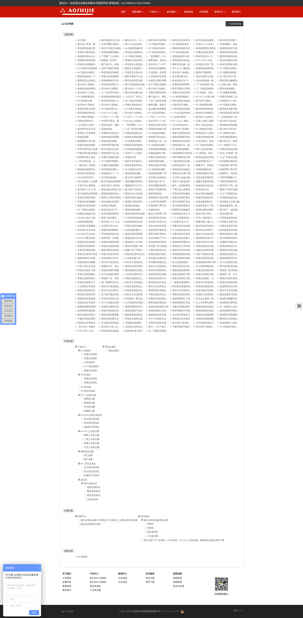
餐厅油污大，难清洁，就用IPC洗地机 (119, 64)
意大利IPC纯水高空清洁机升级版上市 (238, 121)
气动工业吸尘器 (91, 447)
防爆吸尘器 (89, 411)
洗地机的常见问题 (157, 274)
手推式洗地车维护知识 (136, 226)
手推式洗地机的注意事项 (161, 250)
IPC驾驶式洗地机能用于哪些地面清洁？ (168, 52)
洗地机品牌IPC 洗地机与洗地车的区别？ (192, 165)
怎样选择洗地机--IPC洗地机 (114, 169)
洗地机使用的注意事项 (183, 302)
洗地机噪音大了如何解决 (208, 205)
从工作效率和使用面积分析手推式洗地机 (216, 302)
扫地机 (150, 528)
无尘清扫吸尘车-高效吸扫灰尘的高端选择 (192, 76)
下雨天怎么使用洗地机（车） (91, 185)
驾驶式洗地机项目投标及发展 (186, 197)
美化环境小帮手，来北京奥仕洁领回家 (214, 214)
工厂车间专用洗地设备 (112, 92)
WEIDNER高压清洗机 (91, 415)
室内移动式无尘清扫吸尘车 (90, 129)
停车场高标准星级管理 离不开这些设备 (191, 101)
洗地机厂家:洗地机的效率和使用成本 (166, 246)
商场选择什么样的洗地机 (208, 133)
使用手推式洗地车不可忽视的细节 (165, 234)
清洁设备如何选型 (110, 202)
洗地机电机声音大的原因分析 (139, 165)
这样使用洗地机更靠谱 (88, 310)
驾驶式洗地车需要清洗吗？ (114, 270)
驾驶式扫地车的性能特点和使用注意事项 (145, 266)
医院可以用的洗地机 (111, 197)
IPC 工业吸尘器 (88, 395)
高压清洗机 (152, 532)
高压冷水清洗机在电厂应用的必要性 (142, 262)
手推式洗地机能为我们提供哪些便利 (166, 298)
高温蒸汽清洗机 (91, 475)
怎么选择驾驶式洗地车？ (208, 266)
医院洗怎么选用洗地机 (88, 80)
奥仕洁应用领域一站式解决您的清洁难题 (239, 40)
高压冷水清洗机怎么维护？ (138, 282)
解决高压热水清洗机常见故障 (163, 282)
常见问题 (150, 578)
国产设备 (88, 459)
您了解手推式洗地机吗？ (113, 294)
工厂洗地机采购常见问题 (208, 88)
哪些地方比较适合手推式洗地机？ (236, 319)
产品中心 (154, 12)
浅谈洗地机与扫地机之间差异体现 (212, 76)
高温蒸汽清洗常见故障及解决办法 (141, 60)
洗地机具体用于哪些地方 (232, 48)
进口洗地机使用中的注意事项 (186, 205)
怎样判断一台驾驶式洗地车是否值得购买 (121, 238)
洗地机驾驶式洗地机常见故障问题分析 (96, 109)
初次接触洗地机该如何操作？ (234, 161)
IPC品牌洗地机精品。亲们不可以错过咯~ (240, 72)
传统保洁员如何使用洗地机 (185, 141)
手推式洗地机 (90, 354)
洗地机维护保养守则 (206, 262)
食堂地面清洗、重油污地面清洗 (235, 205)
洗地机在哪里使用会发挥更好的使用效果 (216, 315)
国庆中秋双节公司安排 (136, 76)
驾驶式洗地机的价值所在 (208, 197)
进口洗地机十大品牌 (87, 181)
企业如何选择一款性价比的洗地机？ (213, 80)
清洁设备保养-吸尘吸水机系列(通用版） (215, 202)
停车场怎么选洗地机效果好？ (139, 64)
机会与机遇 (178, 586)
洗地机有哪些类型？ (87, 307)
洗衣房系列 (92, 499)
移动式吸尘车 (202, 189)
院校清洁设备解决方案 (231, 80)
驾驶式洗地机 (90, 358)
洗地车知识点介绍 (205, 242)
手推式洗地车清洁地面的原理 (186, 234)
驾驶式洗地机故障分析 (136, 137)
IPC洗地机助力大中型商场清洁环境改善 (120, 109)
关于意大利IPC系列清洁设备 (233, 76)
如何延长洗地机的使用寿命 (138, 52)
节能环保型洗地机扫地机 (161, 92)
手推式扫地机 (90, 378)
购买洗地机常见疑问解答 (137, 80)
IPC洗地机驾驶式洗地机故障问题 (188, 44)
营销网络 (66, 586)
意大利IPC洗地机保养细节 (185, 129)
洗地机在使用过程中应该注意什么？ (119, 307)
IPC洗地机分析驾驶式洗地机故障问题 (143, 169)
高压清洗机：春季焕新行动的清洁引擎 (120, 125)
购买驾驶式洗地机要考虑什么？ (211, 226)
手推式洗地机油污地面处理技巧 (140, 133)
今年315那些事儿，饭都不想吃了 (212, 218)
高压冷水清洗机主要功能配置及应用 (166, 286)
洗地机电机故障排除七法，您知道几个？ (216, 68)
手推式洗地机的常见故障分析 (210, 270)
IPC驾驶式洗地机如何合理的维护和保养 (96, 117)
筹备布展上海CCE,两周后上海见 (211, 222)
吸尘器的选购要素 (157, 109)
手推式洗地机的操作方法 (89, 250)
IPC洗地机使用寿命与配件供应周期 (213, 105)
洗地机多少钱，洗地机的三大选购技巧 (167, 141)
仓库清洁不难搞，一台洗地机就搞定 (190, 105)
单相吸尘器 (89, 399)
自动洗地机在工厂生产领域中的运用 (213, 161)
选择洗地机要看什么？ (112, 230)
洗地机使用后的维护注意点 (185, 254)
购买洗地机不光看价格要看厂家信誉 (190, 310)
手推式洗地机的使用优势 (208, 258)
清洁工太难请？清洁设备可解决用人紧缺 (239, 153)
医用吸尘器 (89, 403)
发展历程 (66, 582)
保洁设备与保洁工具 (111, 189)
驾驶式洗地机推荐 (86, 145)
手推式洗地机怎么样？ (136, 286)
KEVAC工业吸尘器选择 (207, 97)
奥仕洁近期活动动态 (91, 524)
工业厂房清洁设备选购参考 (162, 101)
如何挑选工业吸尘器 (229, 202)
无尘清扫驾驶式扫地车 (183, 315)
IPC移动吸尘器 (84, 101)
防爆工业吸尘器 (91, 443)
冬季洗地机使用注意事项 (232, 137)
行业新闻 (122, 578)
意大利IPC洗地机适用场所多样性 (165, 88)
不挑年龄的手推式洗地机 (184, 327)
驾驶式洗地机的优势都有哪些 (115, 310)
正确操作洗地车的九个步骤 (233, 242)
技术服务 (171, 12)
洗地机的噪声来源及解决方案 (115, 242)
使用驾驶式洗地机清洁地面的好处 (212, 307)
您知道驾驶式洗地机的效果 (233, 230)
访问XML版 (235, 23)
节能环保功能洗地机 (87, 153)
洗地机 (150, 524)
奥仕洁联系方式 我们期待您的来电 (118, 40)
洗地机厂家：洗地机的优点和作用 (117, 278)
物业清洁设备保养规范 (207, 193)
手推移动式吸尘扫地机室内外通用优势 (120, 133)
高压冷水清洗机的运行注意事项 (187, 290)
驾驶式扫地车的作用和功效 (114, 254)
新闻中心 (219, 12)
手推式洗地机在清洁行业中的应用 (141, 319)
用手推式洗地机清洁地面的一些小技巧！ (192, 286)
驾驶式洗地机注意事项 (207, 274)
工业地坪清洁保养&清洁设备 (163, 202)
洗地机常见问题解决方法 (89, 262)
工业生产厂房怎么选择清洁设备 (140, 97)
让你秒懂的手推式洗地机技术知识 (117, 44)
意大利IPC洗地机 (98, 578)
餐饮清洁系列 (93, 491)
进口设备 (88, 455)
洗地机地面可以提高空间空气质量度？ (214, 173)
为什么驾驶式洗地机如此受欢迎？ (117, 302)
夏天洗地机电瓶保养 (111, 181)
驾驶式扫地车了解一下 (88, 270)
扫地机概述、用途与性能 (232, 44)
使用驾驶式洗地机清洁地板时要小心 (166, 290)
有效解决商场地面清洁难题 (233, 125)
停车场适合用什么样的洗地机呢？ (117, 101)
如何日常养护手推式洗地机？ (234, 64)
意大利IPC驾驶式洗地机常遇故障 (212, 327)
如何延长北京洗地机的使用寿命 (92, 230)
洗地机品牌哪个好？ (158, 173)
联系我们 (236, 12)
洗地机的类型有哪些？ (207, 319)
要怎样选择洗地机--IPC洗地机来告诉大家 (240, 56)
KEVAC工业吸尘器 (90, 431)
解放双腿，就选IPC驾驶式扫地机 (165, 105)
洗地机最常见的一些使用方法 (210, 169)
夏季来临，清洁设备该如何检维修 (165, 60)
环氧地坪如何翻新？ (87, 202)
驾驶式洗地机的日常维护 (89, 290)
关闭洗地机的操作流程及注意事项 (165, 242)
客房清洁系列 (93, 495)
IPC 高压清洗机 (88, 464)
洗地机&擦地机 (108, 205)
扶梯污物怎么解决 (134, 197)
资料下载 (150, 582)
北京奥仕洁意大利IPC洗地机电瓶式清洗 (168, 222)
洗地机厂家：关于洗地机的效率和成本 (238, 274)
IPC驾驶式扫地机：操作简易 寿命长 (166, 48)
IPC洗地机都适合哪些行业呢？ (92, 97)
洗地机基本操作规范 (111, 97)
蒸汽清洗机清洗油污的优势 (233, 266)
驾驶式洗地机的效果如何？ (114, 246)
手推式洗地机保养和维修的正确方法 (190, 258)
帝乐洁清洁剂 (90, 483)
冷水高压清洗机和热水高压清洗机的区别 (121, 323)
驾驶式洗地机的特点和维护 (233, 282)
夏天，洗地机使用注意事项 (185, 185)
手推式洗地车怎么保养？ (161, 294)
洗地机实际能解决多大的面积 (91, 64)
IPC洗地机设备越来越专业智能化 (165, 133)
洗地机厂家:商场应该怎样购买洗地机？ (239, 270)
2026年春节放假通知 (87, 68)
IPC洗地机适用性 (133, 141)
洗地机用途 (106, 129)
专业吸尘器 (89, 407)
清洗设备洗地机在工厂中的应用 (92, 113)
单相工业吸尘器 (91, 435)
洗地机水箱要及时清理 (231, 298)
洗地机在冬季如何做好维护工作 (92, 323)
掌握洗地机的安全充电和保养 (115, 193)
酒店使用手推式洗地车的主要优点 (165, 230)
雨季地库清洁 (155, 193)
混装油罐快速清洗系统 (136, 181)
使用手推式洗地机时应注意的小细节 (119, 250)
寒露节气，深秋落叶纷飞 (208, 165)
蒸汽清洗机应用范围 (87, 193)
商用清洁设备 (87, 451)
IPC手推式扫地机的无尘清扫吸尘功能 (238, 105)
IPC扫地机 (86, 375)
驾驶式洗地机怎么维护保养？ (139, 278)
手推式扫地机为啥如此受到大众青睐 (166, 323)
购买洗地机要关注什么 (112, 319)
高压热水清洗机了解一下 (208, 230)
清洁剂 (84, 480)
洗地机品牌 (83, 137)
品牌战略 (137, 12)
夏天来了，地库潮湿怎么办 (233, 210)
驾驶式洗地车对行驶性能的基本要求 (166, 278)
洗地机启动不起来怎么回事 (90, 302)
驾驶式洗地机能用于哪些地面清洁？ (119, 76)
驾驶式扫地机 (90, 382)
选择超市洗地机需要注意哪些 (91, 60)
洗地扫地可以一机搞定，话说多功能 (190, 145)
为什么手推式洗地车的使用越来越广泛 (96, 238)
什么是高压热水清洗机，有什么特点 (190, 230)
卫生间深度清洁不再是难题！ (210, 323)
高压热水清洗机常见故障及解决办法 (95, 294)
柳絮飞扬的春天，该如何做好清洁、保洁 (121, 218)
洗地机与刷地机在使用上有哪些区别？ (96, 52)
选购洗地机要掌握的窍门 (113, 315)
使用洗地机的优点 (228, 246)
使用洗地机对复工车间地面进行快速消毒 (192, 238)
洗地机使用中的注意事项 (232, 258)
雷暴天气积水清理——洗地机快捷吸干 (238, 189)
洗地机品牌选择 (85, 222)
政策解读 (177, 582)
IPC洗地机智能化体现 (182, 97)
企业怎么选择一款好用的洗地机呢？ (213, 298)
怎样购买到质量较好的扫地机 (234, 315)
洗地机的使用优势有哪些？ (209, 286)
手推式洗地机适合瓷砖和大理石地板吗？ (145, 290)
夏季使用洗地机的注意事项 (138, 315)
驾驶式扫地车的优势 (87, 254)
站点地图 (68, 611)
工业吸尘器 (152, 536)
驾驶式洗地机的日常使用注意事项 (94, 278)
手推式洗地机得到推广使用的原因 (94, 319)
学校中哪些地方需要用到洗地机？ (188, 157)
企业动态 (122, 582)
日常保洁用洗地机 (228, 218)
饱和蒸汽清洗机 (91, 427)
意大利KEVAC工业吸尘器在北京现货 (119, 222)
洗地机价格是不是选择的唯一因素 (94, 214)
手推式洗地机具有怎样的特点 (186, 307)
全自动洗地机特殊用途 (88, 197)
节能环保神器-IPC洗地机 (232, 177)
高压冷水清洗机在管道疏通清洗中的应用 (121, 262)
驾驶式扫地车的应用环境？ (185, 266)
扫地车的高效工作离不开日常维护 (117, 298)
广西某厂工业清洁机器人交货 (115, 56)
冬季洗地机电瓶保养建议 (137, 149)
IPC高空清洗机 (88, 391)
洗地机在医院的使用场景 (232, 52)
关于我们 (81, 40)
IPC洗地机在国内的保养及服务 (163, 145)
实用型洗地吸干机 (157, 129)
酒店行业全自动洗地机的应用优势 (212, 234)
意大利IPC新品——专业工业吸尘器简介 (215, 101)
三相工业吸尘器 (91, 439)
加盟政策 (177, 578)
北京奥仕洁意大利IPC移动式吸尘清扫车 (239, 222)
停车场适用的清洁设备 (183, 202)
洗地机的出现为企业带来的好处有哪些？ (239, 254)
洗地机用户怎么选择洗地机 (114, 153)
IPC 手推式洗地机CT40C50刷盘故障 (213, 145)
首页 (123, 12)
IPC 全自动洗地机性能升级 (138, 101)
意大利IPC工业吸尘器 (88, 92)
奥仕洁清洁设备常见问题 (156, 520)
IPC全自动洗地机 (180, 52)
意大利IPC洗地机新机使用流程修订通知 (120, 105)
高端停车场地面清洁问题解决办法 (188, 210)
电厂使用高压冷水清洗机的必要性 (117, 282)
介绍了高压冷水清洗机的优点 (91, 266)
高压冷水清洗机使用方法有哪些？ (236, 290)
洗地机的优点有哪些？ (183, 319)
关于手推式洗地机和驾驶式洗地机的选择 (168, 84)
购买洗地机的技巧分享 (88, 315)
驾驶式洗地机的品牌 (135, 214)
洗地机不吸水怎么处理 (160, 137)
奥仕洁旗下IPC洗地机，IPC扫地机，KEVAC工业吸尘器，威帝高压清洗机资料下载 (184, 540)
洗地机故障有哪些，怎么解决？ (116, 52)
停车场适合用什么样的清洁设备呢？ (119, 84)
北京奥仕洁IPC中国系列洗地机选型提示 (191, 222)
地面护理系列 (93, 487)
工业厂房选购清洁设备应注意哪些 (236, 193)
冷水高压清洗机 (91, 419)
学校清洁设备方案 (86, 48)
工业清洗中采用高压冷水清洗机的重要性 (97, 286)
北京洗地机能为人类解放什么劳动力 (142, 230)
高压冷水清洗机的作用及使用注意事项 (120, 286)
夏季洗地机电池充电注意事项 (163, 302)
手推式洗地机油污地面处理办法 (164, 157)
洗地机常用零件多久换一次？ (186, 242)
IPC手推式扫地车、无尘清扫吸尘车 (237, 327)
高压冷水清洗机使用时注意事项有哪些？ (145, 294)
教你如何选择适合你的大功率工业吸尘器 (97, 169)
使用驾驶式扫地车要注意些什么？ (141, 270)
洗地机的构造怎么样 (158, 307)
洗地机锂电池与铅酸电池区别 (139, 222)
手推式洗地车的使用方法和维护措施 (237, 226)
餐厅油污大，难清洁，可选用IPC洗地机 (168, 97)
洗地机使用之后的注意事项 (162, 310)
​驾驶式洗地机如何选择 (183, 133)
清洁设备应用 (226, 214)
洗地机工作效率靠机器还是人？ (92, 133)
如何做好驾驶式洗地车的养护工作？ (166, 262)
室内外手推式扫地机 (111, 48)
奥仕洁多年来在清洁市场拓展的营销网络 (192, 40)
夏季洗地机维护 (227, 88)
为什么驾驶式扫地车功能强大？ (235, 262)
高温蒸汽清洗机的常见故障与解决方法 (214, 294)
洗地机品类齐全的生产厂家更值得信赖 (143, 310)
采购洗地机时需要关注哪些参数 (116, 137)
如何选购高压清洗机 (206, 48)
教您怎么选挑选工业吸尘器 (138, 68)
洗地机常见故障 (109, 141)
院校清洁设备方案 (134, 92)
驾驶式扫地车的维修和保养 (185, 250)
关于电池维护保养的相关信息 (115, 274)
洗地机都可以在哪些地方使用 (91, 258)
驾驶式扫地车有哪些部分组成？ (211, 250)
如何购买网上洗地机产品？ (90, 157)
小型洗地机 (89, 362)
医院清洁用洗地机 (134, 145)
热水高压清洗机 (91, 423)
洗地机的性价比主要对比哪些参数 (94, 56)
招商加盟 (188, 12)
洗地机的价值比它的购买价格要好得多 (214, 238)
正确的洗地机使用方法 (112, 165)
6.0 (238, 610)
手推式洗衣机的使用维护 (184, 226)
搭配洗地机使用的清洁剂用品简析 (188, 270)
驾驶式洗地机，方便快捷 (208, 278)
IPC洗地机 (86, 350)
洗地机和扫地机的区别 (183, 169)
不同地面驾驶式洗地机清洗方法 (116, 234)
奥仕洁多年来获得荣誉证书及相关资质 (167, 40)
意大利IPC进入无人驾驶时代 (115, 327)
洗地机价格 (130, 157)
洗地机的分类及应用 (158, 197)
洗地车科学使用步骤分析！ (90, 246)
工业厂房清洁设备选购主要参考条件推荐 (145, 129)
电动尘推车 (110, 347)
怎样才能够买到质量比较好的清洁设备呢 (121, 68)
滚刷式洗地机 (90, 370)
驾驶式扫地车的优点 (135, 254)
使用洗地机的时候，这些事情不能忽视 (167, 315)
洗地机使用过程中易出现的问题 (164, 254)
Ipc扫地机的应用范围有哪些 (138, 302)
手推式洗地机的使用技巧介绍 (210, 52)
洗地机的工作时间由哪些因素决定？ (190, 246)
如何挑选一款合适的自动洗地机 (140, 298)
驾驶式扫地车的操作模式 (232, 250)
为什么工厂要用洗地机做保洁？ (187, 68)
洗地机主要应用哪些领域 (161, 80)
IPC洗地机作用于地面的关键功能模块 (238, 133)
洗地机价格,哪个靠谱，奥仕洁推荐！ (190, 173)
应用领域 (203, 12)
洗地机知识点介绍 (134, 238)
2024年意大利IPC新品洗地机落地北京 (95, 177)
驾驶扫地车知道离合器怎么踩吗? (93, 298)
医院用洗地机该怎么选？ (184, 48)
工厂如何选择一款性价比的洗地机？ (213, 84)
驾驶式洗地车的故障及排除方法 (164, 165)
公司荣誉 (66, 578)
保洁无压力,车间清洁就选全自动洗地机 (120, 185)
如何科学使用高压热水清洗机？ (164, 270)
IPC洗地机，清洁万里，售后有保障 (213, 92)
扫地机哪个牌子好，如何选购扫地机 (237, 165)
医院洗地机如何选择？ (207, 157)
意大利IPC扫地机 (98, 582)
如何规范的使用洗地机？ (232, 302)
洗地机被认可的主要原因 (113, 258)
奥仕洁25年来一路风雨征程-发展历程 (95, 44)
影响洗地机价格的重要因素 (209, 310)
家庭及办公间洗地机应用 (137, 193)
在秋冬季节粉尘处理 (87, 149)
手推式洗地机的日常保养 (137, 105)
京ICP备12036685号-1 (171, 611)
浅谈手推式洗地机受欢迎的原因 (211, 290)
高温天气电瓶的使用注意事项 (163, 189)
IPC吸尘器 (86, 387)
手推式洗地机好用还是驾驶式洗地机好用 (239, 149)
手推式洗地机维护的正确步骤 (91, 274)
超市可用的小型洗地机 (183, 88)
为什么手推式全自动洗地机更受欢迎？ (167, 319)
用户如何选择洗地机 (135, 84)
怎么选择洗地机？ (181, 262)
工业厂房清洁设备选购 (231, 157)
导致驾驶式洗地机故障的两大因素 (117, 72)
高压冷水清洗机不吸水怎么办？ (116, 290)
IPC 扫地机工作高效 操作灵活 (234, 307)
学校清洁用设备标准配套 (184, 193)
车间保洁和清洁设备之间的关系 (235, 197)
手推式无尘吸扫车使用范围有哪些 (141, 72)
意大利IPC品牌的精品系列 (114, 88)
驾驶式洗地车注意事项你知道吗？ (188, 278)
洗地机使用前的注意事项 (137, 307)
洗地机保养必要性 (205, 210)
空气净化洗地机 (109, 177)
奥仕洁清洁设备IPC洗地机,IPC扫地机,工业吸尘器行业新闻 (109, 520)
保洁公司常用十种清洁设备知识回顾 (166, 214)
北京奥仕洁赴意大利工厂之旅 (139, 327)
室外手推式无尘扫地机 (112, 149)
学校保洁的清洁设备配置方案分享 (188, 60)
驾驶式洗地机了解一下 (136, 246)
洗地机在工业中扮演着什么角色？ (141, 242)
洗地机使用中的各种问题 (208, 246)
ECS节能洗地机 (91, 366)
